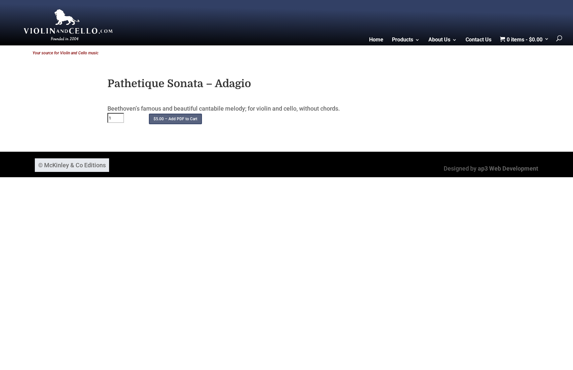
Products (402, 40)
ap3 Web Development (508, 168)
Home (376, 40)
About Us (439, 40)
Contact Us (478, 40)
